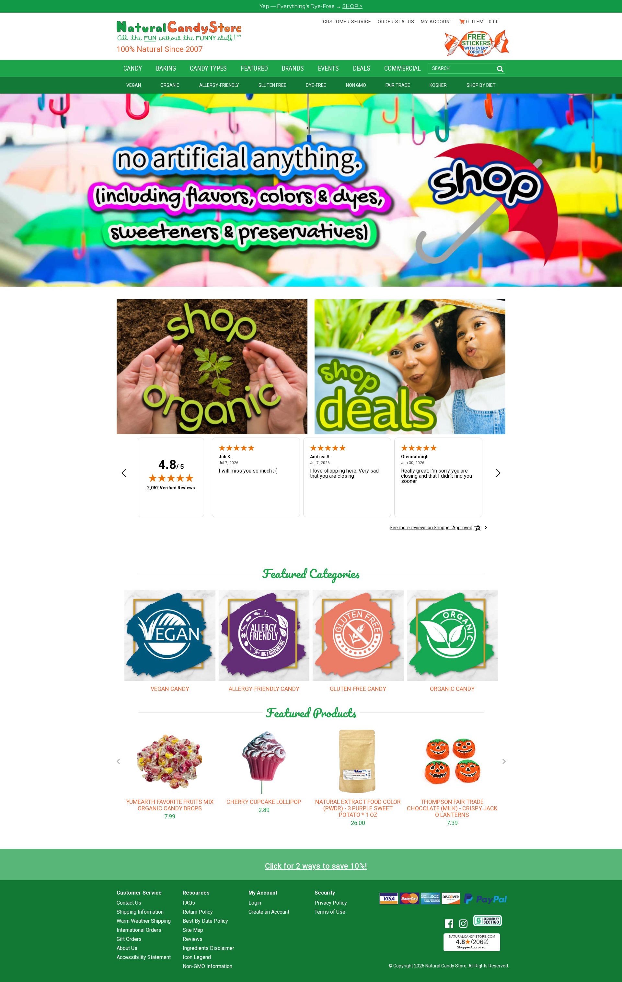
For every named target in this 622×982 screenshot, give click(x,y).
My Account (437, 21)
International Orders (139, 930)
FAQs (189, 903)
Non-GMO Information (207, 966)
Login (254, 903)
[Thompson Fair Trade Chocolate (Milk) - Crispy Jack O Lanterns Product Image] (452, 761)
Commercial (402, 68)
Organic (169, 85)
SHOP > (352, 6)
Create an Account (268, 912)
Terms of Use (330, 912)
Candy (132, 68)
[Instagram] (465, 924)
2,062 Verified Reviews (171, 487)
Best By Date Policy (205, 921)
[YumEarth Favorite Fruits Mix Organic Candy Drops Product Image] (169, 761)
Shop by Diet (481, 85)
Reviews (192, 939)
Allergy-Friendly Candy (264, 689)
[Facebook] (451, 924)
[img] (171, 478)
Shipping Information (140, 912)
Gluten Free (272, 85)
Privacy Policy (331, 903)
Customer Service (347, 21)
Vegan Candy (170, 689)
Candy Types (208, 68)
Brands (293, 68)
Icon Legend (197, 957)
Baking (166, 68)
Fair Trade (398, 85)
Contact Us (129, 903)
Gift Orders (129, 939)
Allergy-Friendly (219, 85)
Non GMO (356, 85)
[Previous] (118, 761)
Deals (361, 68)
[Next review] (498, 473)
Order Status (396, 21)
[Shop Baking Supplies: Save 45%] (212, 366)
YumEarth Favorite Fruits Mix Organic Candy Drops (169, 805)
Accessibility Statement (144, 957)
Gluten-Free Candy (358, 689)
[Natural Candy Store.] (179, 30)
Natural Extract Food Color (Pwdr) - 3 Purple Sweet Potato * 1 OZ (358, 808)
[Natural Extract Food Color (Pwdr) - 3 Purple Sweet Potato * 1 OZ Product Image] (358, 761)
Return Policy (198, 912)
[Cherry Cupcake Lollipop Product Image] (264, 761)
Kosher (438, 85)
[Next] (504, 761)
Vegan (133, 85)
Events (328, 68)
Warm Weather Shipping (144, 921)
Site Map (193, 930)
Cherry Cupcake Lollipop (263, 802)
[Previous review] (124, 473)
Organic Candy (452, 689)
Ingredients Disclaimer (208, 948)
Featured (254, 68)
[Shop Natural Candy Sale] (410, 366)
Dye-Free (316, 85)
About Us (127, 948)
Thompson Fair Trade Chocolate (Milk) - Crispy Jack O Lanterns (452, 808)
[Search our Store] (500, 69)
